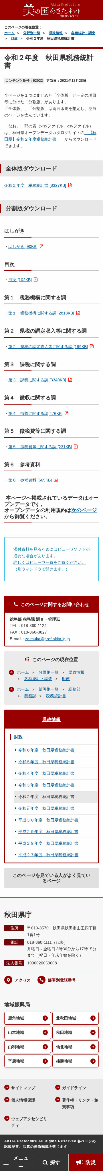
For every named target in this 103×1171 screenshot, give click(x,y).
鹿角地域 (16, 1018)
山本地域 (16, 1032)
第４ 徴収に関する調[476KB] (35, 413)
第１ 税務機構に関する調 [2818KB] (41, 313)
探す (55, 1162)
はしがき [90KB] (22, 246)
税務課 (30, 696)
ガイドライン (74, 1087)
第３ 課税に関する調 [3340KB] (37, 380)
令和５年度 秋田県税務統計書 (46, 762)
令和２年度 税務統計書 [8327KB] (35, 185)
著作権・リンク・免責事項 (80, 1103)
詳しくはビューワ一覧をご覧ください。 (49, 562)
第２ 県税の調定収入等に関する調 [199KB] (48, 346)
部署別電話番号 (62, 980)
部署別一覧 (49, 689)
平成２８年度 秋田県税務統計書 (48, 843)
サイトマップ (23, 1087)
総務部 (74, 689)
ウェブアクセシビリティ (29, 1122)
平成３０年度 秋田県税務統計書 (48, 820)
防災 (91, 1162)
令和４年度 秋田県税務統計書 (46, 773)
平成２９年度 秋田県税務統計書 (48, 831)
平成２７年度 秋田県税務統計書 (48, 854)
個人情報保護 (23, 1100)
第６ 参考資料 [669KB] (30, 480)
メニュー (21, 1162)
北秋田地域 (66, 1018)
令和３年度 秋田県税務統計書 (46, 785)
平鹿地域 (16, 1061)
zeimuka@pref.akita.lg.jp (47, 638)
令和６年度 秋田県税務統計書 (46, 750)
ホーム (9, 33)
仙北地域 (64, 1046)
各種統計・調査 (83, 33)
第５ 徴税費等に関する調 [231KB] (40, 446)
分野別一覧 (31, 33)
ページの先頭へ (93, 1145)
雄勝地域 (64, 1061)
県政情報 (56, 33)
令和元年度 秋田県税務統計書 (46, 808)
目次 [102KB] (20, 279)
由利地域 (16, 1046)
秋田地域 (64, 1032)
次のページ (84, 510)
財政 (14, 38)
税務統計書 (56, 696)
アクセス (23, 980)
